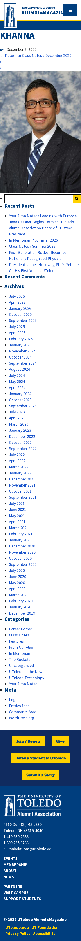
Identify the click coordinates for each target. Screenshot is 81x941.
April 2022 (17, 460)
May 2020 (17, 582)
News (9, 876)
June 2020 (17, 576)
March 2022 (18, 466)
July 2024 (17, 375)
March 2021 (18, 527)
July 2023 (17, 412)
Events (11, 858)
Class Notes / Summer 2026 (32, 246)
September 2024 (22, 363)
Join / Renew (28, 741)
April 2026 (17, 302)
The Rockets (19, 659)
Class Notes (19, 635)
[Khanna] (40, 191)
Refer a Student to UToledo (40, 758)
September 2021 (22, 497)
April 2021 (17, 521)
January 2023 (20, 430)
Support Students (22, 898)
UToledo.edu (17, 927)
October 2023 (20, 399)
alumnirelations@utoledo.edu (29, 848)
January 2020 (20, 607)
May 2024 (17, 381)
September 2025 (22, 320)
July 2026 (17, 296)
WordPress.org (21, 717)
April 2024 (17, 387)
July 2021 (17, 503)
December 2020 (22, 546)
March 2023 (18, 424)
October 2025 (20, 314)
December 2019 (22, 613)
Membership (15, 864)
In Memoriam (20, 653)
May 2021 (17, 515)
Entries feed (19, 705)
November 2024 (22, 351)
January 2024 (20, 393)
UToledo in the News (26, 671)
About (10, 870)
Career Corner (20, 628)
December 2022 (22, 436)
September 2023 (22, 405)
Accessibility (44, 933)
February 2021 (21, 533)
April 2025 (17, 332)
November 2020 (22, 552)
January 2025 (20, 344)
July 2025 (17, 326)
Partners (13, 886)
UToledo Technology (26, 677)
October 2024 (20, 357)
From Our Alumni (23, 647)
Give (60, 741)
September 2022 (22, 448)
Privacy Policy (17, 933)
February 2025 (21, 338)
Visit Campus (16, 892)
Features (16, 641)
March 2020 (18, 594)
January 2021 (20, 540)
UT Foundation (45, 927)
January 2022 (20, 472)
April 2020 (17, 588)
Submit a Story (40, 775)
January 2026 (20, 308)
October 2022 (20, 442)
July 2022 (17, 454)
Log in (14, 699)
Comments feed (22, 711)
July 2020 (17, 570)
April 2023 (17, 418)
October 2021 (20, 491)
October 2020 (20, 558)
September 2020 (22, 564)
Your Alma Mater (23, 683)
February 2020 (21, 600)
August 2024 (19, 369)
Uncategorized (21, 665)
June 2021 (17, 509)
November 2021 (22, 485)
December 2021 (22, 479)
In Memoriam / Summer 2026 (33, 240)
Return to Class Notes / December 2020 (35, 55)
